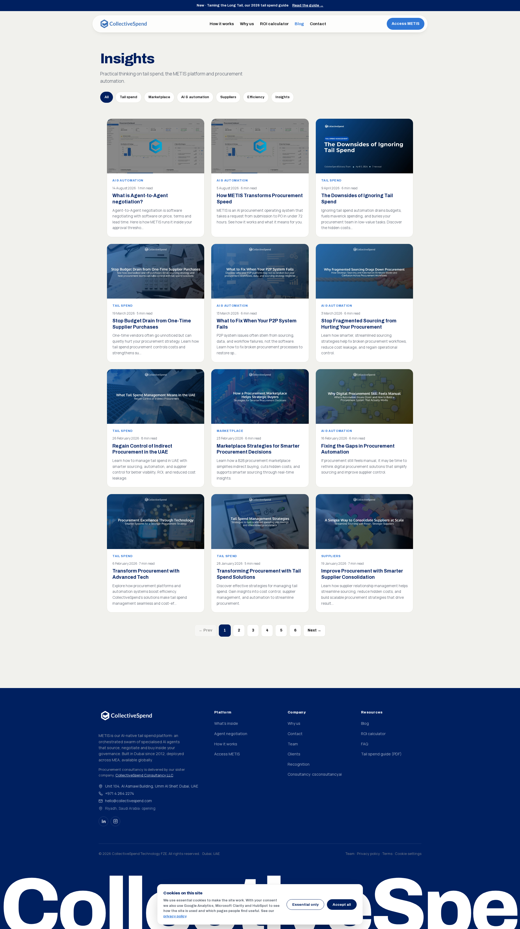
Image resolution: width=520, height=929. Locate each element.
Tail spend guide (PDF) (381, 753)
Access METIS (406, 24)
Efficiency (255, 97)
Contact (318, 24)
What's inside (226, 723)
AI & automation (195, 97)
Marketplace (159, 97)
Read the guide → (307, 5)
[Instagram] (115, 821)
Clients (294, 753)
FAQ (364, 743)
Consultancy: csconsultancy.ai (315, 774)
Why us (247, 24)
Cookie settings (408, 853)
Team (293, 743)
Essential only (305, 904)
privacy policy (174, 916)
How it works (222, 24)
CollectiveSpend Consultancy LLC (144, 775)
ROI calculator (274, 24)
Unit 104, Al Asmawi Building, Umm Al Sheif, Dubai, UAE (151, 786)
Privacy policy (368, 853)
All (107, 97)
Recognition (299, 764)
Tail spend (128, 97)
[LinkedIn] (103, 821)
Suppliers (228, 97)
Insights (282, 97)
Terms (387, 853)
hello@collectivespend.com (128, 800)
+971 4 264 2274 (119, 793)
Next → (314, 630)
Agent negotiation (230, 733)
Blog (299, 24)
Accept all (342, 904)
